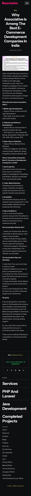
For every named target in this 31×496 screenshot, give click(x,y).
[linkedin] (19, 370)
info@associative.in (17, 355)
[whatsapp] (23, 370)
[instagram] (15, 370)
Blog (15, 10)
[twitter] (11, 370)
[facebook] (7, 370)
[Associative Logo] (10, 2)
